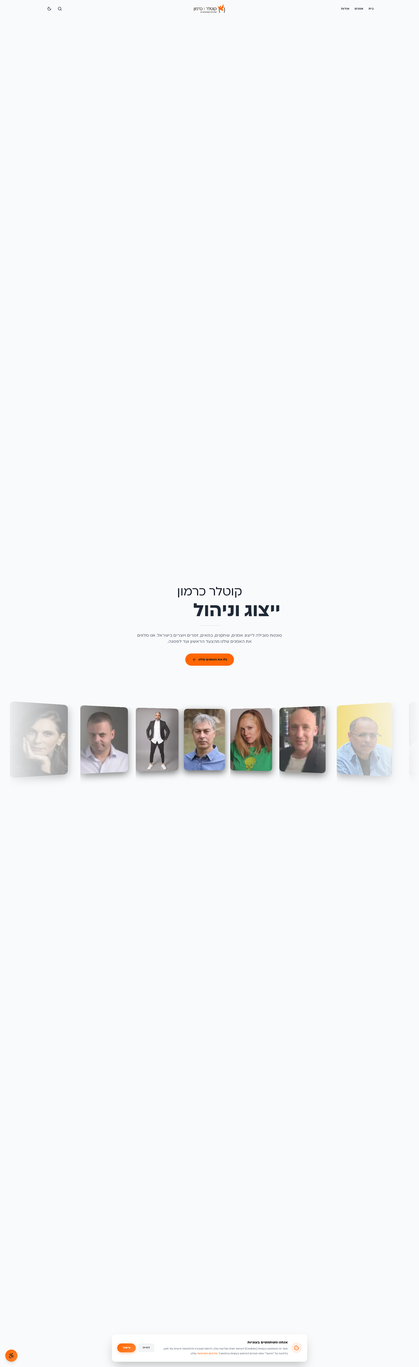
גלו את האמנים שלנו (212, 659)
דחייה (146, 1347)
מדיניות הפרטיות (207, 1353)
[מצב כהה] (49, 9)
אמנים (359, 8)
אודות (345, 8)
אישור (126, 1347)
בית (371, 8)
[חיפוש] (60, 9)
